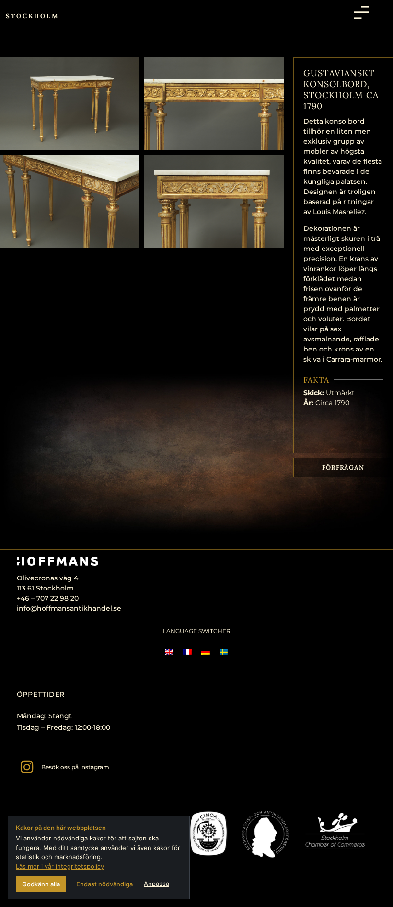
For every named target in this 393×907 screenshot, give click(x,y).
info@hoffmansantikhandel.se (69, 608)
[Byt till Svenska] (224, 652)
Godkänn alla (41, 884)
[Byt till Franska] (187, 652)
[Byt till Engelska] (169, 652)
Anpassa (156, 883)
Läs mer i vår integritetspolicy (60, 866)
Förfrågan (343, 468)
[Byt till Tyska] (205, 652)
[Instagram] (27, 767)
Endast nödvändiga (104, 884)
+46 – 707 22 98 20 (48, 598)
